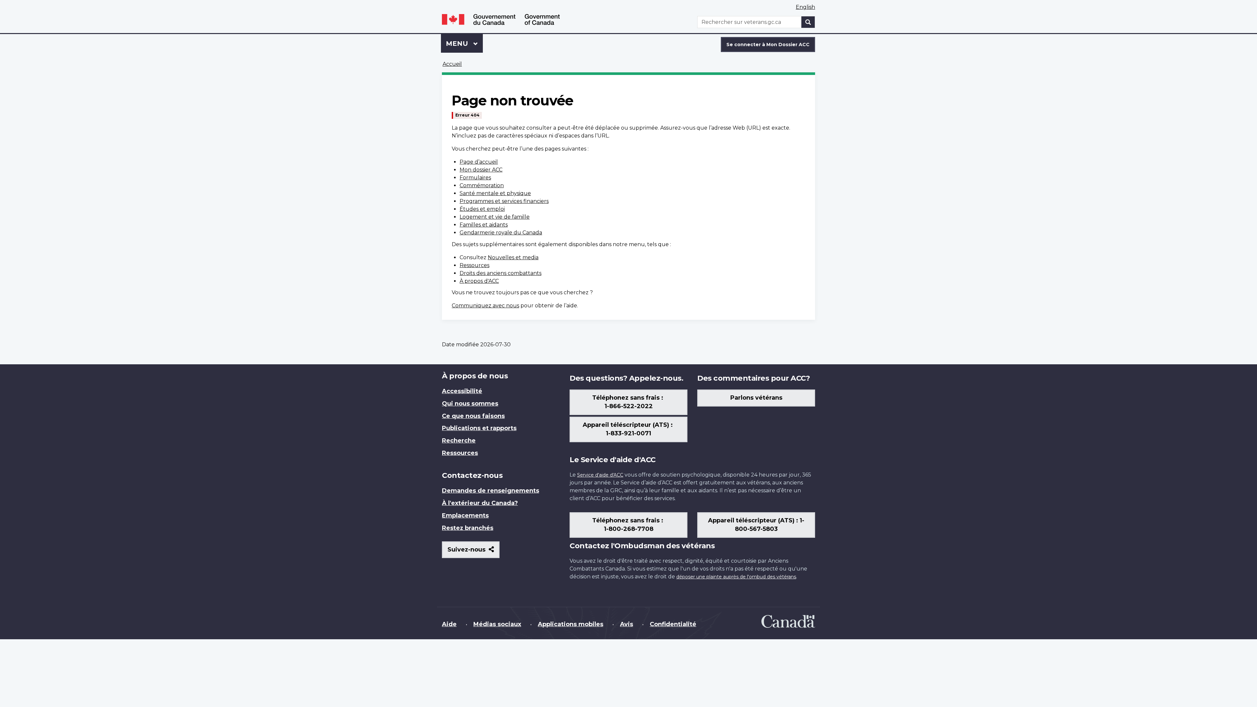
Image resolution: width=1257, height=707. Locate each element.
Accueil (452, 64)
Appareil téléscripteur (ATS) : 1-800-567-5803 (756, 525)
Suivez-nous (473, 552)
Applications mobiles (570, 624)
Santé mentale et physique (495, 193)
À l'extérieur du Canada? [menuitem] (480, 503)
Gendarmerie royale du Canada (501, 232)
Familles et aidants (484, 225)
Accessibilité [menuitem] (462, 391)
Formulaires (475, 177)
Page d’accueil (479, 162)
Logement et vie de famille (495, 217)
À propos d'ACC (479, 281)
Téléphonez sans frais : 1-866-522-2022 (628, 402)
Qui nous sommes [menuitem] (470, 403)
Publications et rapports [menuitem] (479, 428)
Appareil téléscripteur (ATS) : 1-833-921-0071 (628, 429)
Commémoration (482, 185)
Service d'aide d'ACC (600, 475)
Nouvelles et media (513, 257)
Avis (626, 624)
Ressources (474, 265)
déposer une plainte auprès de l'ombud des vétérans (736, 577)
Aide (449, 624)
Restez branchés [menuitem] (467, 528)
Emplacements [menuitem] (465, 515)
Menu (464, 43)
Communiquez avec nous (485, 305)
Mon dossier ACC (481, 170)
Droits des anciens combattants (500, 273)
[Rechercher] (808, 22)
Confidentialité (673, 624)
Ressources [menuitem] (460, 453)
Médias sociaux (497, 624)
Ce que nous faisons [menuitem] (473, 416)
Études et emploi (482, 209)
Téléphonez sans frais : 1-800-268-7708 (628, 525)
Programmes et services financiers (504, 201)
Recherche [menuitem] (459, 440)
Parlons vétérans (756, 397)
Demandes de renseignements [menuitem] (490, 490)
